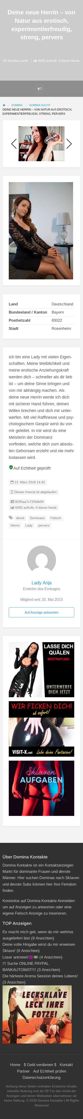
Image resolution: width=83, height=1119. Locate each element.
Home (15, 1065)
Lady (29, 525)
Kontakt (66, 1065)
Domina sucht (18, 60)
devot (20, 518)
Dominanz (37, 518)
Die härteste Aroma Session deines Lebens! (40, 976)
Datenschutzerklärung (41, 1077)
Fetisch (55, 518)
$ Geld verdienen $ (40, 1065)
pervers (43, 525)
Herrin (15, 525)
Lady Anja (42, 582)
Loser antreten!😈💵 (20, 957)
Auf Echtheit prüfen (49, 1071)
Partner (23, 1071)
